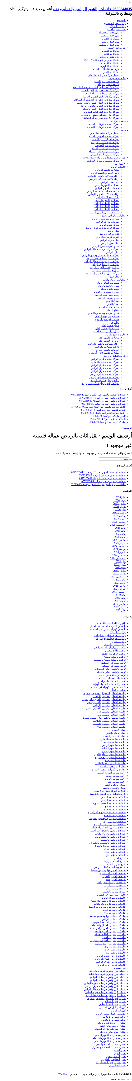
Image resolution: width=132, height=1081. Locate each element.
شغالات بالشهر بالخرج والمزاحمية (108, 830)
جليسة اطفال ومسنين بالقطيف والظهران (104, 708)
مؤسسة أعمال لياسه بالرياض (110, 1013)
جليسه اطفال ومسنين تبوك (111, 726)
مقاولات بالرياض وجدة (114, 215)
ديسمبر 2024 (119, 546)
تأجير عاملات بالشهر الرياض (104, 172)
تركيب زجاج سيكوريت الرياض (110, 635)
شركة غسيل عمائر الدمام (105, 139)
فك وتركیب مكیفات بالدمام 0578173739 (104, 157)
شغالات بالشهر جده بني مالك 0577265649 (103, 403)
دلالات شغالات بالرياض (107, 346)
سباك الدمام (112, 301)
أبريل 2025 (120, 537)
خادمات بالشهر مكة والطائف (110, 763)
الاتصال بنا (120, 163)
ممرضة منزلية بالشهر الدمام (110, 1035)
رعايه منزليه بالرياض (115, 778)
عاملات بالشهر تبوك (115, 946)
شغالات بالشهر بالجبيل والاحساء (109, 827)
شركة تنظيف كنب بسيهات (105, 142)
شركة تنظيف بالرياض (114, 356)
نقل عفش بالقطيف (109, 44)
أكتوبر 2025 (120, 518)
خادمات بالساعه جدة (115, 742)
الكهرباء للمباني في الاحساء (111, 623)
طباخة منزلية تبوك (116, 888)
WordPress (63, 1074)
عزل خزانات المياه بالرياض (105, 270)
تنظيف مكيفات (118, 690)
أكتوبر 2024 (120, 552)
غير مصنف (120, 968)
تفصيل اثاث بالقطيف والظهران (109, 684)
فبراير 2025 (119, 543)
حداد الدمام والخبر (116, 733)
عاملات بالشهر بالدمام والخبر (110, 931)
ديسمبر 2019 (119, 591)
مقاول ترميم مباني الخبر (113, 1025)
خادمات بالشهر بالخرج (114, 751)
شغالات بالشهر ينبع (115, 855)
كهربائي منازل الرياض (107, 221)
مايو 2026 (121, 497)
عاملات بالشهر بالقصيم (113, 937)
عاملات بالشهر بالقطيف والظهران (108, 940)
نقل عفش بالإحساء (109, 32)
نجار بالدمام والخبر (116, 1056)
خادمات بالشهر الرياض (107, 188)
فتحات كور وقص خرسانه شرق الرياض (105, 986)
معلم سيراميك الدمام (108, 282)
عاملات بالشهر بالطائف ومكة (110, 934)
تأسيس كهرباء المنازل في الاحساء (108, 629)
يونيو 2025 (120, 530)
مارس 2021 (119, 585)
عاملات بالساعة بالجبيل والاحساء (108, 900)
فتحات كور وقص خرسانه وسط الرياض (105, 995)
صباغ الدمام (112, 310)
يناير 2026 (120, 509)
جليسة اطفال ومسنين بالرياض (109, 705)
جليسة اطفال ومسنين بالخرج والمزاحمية (104, 699)
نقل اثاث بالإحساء (110, 63)
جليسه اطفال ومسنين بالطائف (109, 720)
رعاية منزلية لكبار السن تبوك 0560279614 (103, 413)
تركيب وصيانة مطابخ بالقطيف (110, 659)
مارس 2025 (119, 540)
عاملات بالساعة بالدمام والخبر (109, 903)
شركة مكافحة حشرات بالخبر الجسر (100, 90)
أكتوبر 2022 (120, 564)
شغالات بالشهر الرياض (107, 169)
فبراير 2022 (119, 573)
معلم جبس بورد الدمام (107, 295)
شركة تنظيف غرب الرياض (105, 362)
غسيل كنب (120, 130)
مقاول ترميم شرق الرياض (105, 246)
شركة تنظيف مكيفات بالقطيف (102, 160)
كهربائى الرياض (117, 1010)
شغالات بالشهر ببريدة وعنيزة (110, 845)
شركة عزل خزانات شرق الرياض (102, 227)
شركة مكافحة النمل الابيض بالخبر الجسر (97, 102)
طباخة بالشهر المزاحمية (113, 873)
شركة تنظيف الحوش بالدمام (104, 136)
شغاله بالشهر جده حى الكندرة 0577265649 (103, 410)
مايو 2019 (121, 594)
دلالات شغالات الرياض (107, 197)
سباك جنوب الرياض (109, 224)
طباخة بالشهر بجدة (116, 879)
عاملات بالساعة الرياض (113, 897)
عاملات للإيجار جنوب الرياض (110, 955)
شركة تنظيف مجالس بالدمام (104, 151)
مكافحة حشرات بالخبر (107, 84)
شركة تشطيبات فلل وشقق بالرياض (100, 255)
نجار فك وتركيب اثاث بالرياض (110, 1062)
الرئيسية (121, 20)
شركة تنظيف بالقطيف (107, 145)
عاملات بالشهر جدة (109, 340)
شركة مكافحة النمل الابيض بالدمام (100, 108)
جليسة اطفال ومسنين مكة (111, 714)
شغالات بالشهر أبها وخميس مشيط (107, 818)
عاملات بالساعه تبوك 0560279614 (108, 422)
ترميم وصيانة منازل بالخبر (112, 675)
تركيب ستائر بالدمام (115, 644)
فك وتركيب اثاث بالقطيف (112, 1004)
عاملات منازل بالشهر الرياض (104, 212)
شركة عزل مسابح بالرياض (105, 264)
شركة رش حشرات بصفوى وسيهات (100, 115)
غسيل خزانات (118, 121)
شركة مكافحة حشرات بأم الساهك (101, 118)
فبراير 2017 (119, 607)
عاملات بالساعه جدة (115, 913)
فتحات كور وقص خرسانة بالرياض (108, 977)
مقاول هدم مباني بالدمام (112, 1032)
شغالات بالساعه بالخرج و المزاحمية (107, 812)
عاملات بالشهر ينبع (116, 952)
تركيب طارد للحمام (115, 650)
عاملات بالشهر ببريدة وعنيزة (110, 943)
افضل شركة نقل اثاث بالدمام (103, 75)
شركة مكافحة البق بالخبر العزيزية (101, 111)
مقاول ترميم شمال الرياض (105, 218)
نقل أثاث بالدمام (110, 38)
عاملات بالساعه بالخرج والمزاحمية (107, 906)
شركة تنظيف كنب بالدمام (105, 148)
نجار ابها (115, 322)
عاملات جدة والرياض (115, 334)
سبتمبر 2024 (119, 555)
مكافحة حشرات (117, 78)
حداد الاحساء (119, 730)
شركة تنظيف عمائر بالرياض (104, 374)
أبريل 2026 (120, 500)
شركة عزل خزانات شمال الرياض (101, 249)
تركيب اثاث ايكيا (117, 26)
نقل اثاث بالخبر (111, 54)
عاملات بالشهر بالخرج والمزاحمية (108, 928)
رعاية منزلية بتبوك (116, 775)
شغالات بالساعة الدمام (113, 797)
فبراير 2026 (119, 506)
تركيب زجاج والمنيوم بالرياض (110, 638)
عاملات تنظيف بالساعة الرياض (102, 191)
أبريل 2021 (120, 582)
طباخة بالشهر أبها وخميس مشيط (108, 870)
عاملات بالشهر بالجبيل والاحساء (109, 925)
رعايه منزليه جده (117, 781)
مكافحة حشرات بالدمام (106, 81)
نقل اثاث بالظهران (109, 66)
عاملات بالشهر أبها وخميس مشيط (108, 916)
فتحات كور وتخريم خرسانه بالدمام (107, 971)
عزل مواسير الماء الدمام (106, 331)
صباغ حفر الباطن (110, 325)
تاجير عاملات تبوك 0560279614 (109, 416)
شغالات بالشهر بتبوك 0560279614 (108, 419)
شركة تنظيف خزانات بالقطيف (103, 127)
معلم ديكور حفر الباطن (107, 319)
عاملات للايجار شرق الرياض (111, 961)
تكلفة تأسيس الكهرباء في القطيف (108, 687)
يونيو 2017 (120, 598)
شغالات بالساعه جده (115, 815)
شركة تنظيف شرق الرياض (105, 359)
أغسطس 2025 (118, 524)
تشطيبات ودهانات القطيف (112, 678)
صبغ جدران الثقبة (116, 864)
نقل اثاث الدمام (117, 1065)
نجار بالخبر (120, 1053)
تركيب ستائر (119, 641)
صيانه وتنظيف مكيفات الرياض (110, 867)
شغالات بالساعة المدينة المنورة (109, 803)
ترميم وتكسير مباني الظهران (110, 669)
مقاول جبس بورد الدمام (106, 291)
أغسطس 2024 (118, 558)
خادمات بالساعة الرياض (113, 739)
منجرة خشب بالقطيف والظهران (108, 1047)
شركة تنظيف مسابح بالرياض (104, 377)
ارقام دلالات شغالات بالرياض (104, 179)
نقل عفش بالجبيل (109, 35)
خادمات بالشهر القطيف (113, 748)
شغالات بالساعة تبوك (114, 806)
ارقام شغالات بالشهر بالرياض (103, 176)
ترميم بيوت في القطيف (113, 662)
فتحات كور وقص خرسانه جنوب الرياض (105, 983)
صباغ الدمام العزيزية (115, 861)
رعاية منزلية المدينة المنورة (111, 772)
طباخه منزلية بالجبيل (114, 891)
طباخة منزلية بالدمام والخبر (111, 882)
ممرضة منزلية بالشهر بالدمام (110, 1041)
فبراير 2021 (119, 588)
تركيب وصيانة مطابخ (115, 23)
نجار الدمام (120, 1050)
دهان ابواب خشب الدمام (113, 766)
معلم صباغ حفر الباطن (107, 328)
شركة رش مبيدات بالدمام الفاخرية (100, 93)
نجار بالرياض (112, 252)
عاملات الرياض (118, 166)
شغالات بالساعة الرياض (106, 203)
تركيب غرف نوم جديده (114, 653)
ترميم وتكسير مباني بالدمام (111, 672)
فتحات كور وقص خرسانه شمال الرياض (105, 989)
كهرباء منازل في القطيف (112, 1007)
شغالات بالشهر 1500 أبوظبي (104, 353)
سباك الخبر (113, 304)
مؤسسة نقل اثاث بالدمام (106, 69)
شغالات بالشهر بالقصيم (113, 839)
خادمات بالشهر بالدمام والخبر (110, 754)
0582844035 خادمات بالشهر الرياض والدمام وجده (92, 9)
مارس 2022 (119, 570)
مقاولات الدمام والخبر (114, 279)
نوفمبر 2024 (119, 549)
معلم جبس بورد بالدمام (113, 1019)
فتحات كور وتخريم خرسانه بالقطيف (107, 974)
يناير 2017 (120, 610)
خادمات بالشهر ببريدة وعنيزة (110, 757)
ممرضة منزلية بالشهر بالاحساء (109, 1038)
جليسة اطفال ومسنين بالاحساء (109, 696)
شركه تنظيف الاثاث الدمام (105, 154)
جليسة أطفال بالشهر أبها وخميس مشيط (104, 693)
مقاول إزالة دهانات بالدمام (112, 1022)
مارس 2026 (119, 503)
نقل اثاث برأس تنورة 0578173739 (101, 60)
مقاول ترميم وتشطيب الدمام (103, 313)
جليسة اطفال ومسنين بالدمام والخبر (106, 702)
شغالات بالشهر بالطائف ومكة (110, 836)
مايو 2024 (121, 561)
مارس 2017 (119, 604)
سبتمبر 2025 (119, 521)
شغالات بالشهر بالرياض (106, 185)
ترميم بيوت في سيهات (114, 665)
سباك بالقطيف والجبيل (113, 788)
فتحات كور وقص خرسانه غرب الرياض (105, 992)
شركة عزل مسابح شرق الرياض (102, 258)
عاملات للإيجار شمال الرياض (110, 958)
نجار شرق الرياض (110, 243)
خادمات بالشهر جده (115, 760)
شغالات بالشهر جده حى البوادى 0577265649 (102, 397)
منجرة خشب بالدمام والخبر (111, 1044)
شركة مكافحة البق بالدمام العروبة (101, 96)
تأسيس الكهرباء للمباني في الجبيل (108, 626)
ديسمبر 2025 (119, 512)
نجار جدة (114, 276)
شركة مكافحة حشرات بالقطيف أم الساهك (96, 99)
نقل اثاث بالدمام (110, 50)
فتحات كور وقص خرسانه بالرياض (108, 980)
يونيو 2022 (120, 567)
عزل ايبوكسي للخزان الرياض (104, 267)
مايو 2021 (121, 579)
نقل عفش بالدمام (116, 29)
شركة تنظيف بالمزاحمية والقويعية (108, 794)
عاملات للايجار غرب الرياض (111, 964)
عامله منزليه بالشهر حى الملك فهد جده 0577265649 (98, 406)
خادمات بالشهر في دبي (107, 349)
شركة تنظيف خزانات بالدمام (104, 124)
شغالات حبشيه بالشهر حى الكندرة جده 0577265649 (98, 394)
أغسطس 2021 (118, 576)
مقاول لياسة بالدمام (108, 285)
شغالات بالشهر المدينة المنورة (110, 824)
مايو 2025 (121, 533)
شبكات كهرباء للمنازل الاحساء (110, 791)
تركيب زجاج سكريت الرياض (104, 380)
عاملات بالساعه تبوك (114, 910)
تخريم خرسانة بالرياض (107, 237)
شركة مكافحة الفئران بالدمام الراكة (100, 105)
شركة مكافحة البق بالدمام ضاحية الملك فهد (96, 87)
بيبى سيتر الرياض (110, 182)
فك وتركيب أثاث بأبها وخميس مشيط (106, 998)
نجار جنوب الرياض (109, 240)
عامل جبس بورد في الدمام (111, 894)
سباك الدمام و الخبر (115, 784)
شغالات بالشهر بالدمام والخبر (110, 833)
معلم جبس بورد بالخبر (114, 1016)
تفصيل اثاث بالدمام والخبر (112, 681)
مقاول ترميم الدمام (108, 298)
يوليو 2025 (120, 527)
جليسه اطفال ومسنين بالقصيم (109, 723)
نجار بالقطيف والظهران (113, 1059)
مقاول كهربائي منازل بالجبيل (110, 1029)
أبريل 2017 (120, 601)
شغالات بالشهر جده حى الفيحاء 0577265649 (102, 400)
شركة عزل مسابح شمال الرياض (102, 273)
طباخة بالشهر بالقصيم (114, 876)
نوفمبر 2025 (119, 515)
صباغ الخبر (120, 858)
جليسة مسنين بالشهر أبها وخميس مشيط (104, 717)
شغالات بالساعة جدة (115, 809)
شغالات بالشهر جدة (109, 337)
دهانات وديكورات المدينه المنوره (109, 769)
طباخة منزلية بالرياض (114, 885)
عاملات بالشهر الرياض (114, 919)
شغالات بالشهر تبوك (115, 849)
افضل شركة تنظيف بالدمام (104, 133)
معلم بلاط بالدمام (109, 288)
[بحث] (130, 2)
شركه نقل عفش (117, 47)
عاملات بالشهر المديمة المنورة (109, 922)
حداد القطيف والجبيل (114, 736)
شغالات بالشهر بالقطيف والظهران (107, 842)
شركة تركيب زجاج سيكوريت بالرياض (99, 383)
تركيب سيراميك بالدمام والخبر (110, 647)
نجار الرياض (113, 230)
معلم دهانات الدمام (109, 307)
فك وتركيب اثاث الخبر (114, 1001)
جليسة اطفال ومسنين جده (111, 711)
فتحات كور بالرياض (109, 234)
